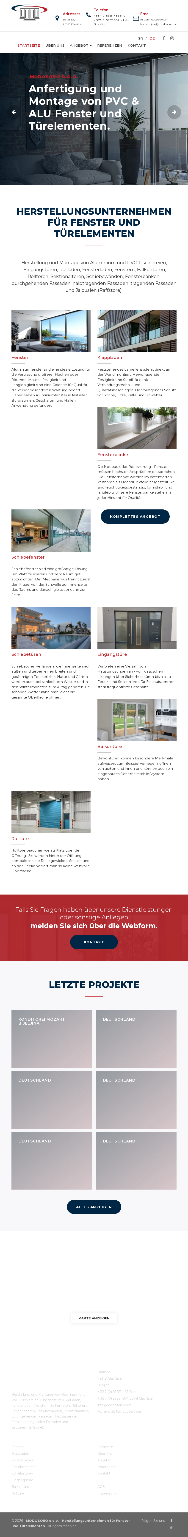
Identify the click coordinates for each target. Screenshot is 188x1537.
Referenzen (109, 45)
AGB (101, 1487)
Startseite (29, 45)
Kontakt (137, 45)
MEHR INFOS (51, 144)
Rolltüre (17, 1493)
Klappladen (20, 1454)
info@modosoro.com (154, 19)
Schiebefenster (23, 1467)
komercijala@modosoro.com (158, 24)
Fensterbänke (22, 1460)
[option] (94, 116)
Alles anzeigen (94, 1207)
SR (140, 38)
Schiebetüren (22, 1473)
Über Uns (54, 45)
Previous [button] (14, 112)
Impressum (106, 1493)
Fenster (17, 1447)
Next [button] (174, 112)
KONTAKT (94, 942)
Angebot (79, 45)
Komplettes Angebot (135, 516)
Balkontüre (20, 1487)
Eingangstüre (22, 1480)
